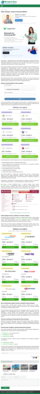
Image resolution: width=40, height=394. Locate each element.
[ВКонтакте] (33, 357)
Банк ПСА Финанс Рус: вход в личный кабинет (24, 371)
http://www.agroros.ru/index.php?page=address (23, 218)
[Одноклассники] (34, 357)
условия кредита (23, 22)
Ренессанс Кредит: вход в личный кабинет (6, 371)
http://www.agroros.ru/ (5, 185)
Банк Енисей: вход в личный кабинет (32, 371)
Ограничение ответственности (11, 391)
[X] (36, 357)
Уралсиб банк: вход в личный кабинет (15, 371)
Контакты (2, 391)
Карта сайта (31, 391)
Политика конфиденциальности (22, 391)
